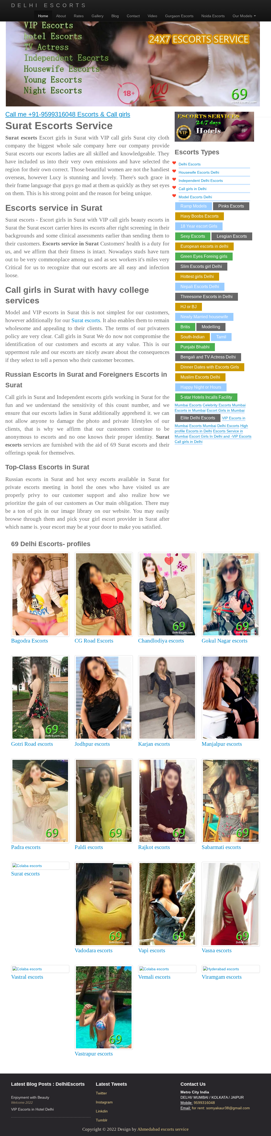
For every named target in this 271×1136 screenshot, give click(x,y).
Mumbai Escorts (188, 405)
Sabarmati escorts (221, 847)
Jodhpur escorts (92, 744)
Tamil (221, 337)
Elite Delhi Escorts (197, 418)
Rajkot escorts (154, 847)
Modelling (211, 327)
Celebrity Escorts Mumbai (224, 405)
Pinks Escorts (231, 206)
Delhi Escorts (49, 5)
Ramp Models (193, 206)
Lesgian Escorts (232, 236)
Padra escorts (25, 847)
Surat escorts (85, 320)
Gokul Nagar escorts (224, 640)
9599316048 (204, 1103)
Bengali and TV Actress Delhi (208, 357)
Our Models (243, 16)
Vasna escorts (217, 950)
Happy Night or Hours (200, 387)
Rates (79, 16)
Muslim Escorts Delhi (200, 377)
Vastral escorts (27, 977)
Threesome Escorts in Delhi (206, 296)
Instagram (104, 1102)
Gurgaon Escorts (179, 16)
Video (152, 16)
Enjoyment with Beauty (30, 1097)
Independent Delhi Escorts (201, 180)
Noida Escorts (213, 16)
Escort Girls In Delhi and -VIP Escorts (220, 436)
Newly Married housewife (204, 317)
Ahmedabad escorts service (163, 1129)
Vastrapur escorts (94, 1053)
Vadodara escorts (93, 950)
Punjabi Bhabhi (195, 347)
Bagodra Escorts (29, 640)
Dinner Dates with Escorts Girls (209, 367)
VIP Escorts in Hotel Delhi (32, 1109)
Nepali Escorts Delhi (199, 286)
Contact (133, 16)
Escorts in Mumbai (190, 410)
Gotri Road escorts (32, 744)
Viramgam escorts (222, 977)
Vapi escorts (151, 950)
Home (43, 16)
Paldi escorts (89, 847)
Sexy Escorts (192, 236)
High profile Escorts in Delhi (211, 428)
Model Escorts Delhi (195, 197)
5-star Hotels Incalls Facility (206, 397)
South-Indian (192, 337)
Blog (115, 16)
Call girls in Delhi (192, 189)
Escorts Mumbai (202, 426)
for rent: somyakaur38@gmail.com (221, 1108)
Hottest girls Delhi (197, 276)
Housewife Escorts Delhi (199, 172)
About (61, 16)
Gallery (97, 16)
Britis (185, 327)
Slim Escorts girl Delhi (201, 266)
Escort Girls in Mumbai (226, 410)
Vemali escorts (154, 977)
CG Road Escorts (94, 640)
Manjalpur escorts (222, 744)
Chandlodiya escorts (161, 640)
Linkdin (102, 1111)
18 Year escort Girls (198, 226)
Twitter (101, 1093)
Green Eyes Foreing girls (203, 256)
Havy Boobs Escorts (199, 216)
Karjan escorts (154, 744)
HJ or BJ (188, 306)
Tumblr (101, 1120)
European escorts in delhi (204, 246)
